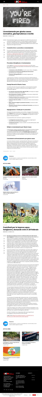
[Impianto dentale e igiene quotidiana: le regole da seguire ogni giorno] (11, 186)
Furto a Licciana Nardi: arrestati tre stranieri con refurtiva (28, 343)
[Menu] (4, 2)
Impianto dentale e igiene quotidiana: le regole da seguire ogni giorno (10, 193)
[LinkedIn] (4, 50)
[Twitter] (4, 45)
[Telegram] (4, 52)
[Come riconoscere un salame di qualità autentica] (30, 171)
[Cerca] (37, 2)
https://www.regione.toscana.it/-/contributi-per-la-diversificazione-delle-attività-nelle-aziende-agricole (20, 316)
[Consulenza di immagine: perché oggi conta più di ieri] (11, 171)
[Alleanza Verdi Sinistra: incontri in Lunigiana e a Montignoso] (11, 351)
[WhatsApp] (4, 48)
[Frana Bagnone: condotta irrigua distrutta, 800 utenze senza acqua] (11, 336)
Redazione (11, 156)
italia (11, 151)
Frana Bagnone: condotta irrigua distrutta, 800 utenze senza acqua (11, 343)
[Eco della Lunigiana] (21, 1)
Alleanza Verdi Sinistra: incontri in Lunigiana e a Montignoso (11, 358)
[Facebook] (4, 43)
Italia (4, 29)
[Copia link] (4, 55)
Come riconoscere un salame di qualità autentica (29, 177)
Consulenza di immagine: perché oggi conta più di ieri (11, 177)
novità (14, 151)
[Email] (4, 57)
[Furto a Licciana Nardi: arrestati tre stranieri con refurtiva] (30, 336)
